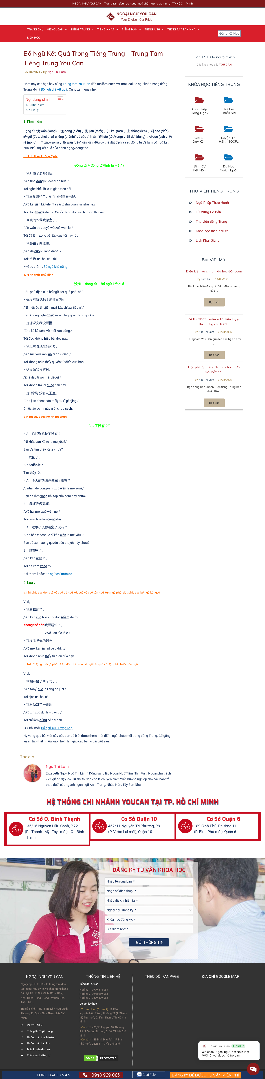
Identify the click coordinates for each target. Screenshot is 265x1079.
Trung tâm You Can (76, 84)
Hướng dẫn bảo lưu (38, 1043)
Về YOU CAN (35, 1025)
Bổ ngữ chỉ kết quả (54, 89)
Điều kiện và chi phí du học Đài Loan (214, 271)
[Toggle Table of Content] (58, 99)
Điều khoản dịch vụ (38, 1049)
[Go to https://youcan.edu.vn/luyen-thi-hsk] (229, 134)
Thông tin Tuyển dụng (40, 1031)
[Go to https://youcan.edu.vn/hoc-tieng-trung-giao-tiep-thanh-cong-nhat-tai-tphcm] (200, 106)
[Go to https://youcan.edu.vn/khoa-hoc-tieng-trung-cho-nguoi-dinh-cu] (200, 163)
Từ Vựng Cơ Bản (208, 212)
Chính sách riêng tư (38, 1055)
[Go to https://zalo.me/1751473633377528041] (149, 1074)
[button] (65, 29)
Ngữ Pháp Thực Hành (212, 203)
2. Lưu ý (33, 110)
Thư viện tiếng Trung (211, 222)
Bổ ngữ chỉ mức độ (58, 574)
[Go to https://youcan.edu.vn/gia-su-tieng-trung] (200, 134)
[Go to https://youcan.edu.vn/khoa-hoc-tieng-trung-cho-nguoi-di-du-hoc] (229, 163)
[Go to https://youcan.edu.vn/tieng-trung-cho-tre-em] (229, 106)
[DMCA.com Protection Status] (101, 1058)
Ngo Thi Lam (206, 331)
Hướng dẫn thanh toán (40, 1037)
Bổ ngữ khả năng (55, 266)
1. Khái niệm (36, 105)
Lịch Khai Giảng (208, 240)
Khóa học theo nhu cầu (213, 231)
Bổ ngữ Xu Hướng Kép (56, 728)
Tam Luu (206, 279)
